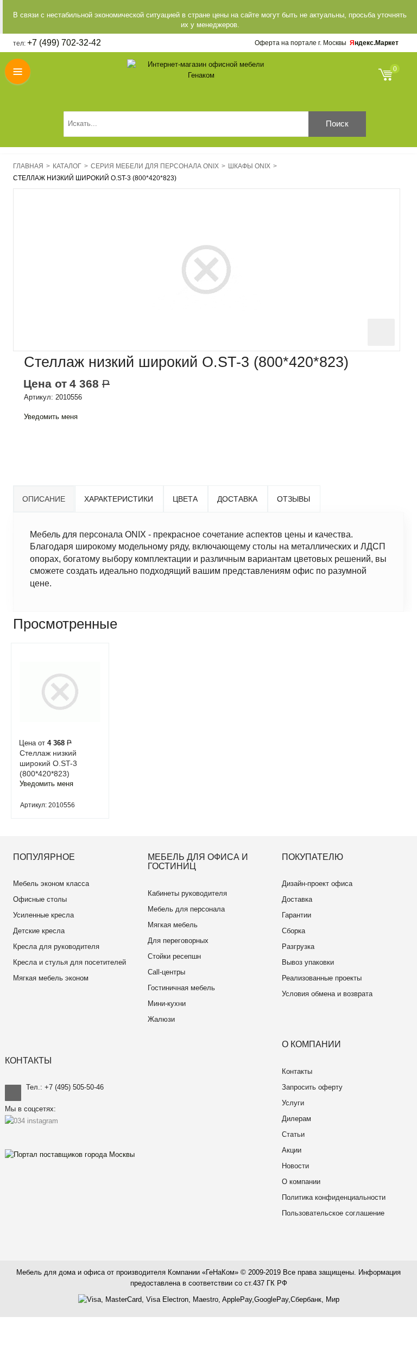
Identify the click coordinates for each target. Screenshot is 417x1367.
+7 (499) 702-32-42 (64, 42)
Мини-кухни (167, 1003)
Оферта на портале (300, 43)
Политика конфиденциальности (334, 1197)
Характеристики (118, 499)
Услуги (293, 1103)
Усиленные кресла (43, 915)
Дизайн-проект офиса (317, 883)
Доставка (237, 499)
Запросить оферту (312, 1087)
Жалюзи (161, 1019)
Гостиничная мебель (181, 988)
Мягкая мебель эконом (51, 978)
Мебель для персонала (186, 909)
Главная (28, 166)
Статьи (293, 1134)
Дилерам (296, 1119)
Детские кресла (39, 931)
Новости (295, 1166)
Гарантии (296, 915)
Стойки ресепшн (174, 956)
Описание (43, 499)
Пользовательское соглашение (333, 1213)
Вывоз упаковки (308, 962)
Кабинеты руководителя (187, 893)
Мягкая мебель (173, 925)
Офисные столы (40, 899)
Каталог (67, 166)
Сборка (293, 931)
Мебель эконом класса (51, 883)
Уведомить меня (51, 417)
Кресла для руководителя (56, 946)
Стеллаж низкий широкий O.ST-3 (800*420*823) (48, 763)
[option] (60, 730)
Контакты (297, 1071)
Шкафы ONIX (249, 166)
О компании (301, 1182)
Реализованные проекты (322, 978)
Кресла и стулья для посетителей (69, 962)
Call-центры (166, 972)
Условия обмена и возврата (327, 994)
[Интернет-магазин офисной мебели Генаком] (201, 70)
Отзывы (293, 499)
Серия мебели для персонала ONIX (155, 166)
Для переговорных (178, 940)
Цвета (185, 499)
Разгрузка (298, 946)
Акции (291, 1150)
